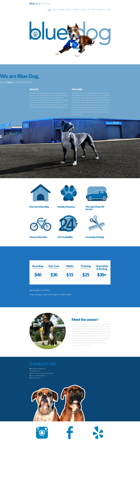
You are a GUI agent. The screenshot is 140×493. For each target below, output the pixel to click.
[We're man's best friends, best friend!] (39, 4)
